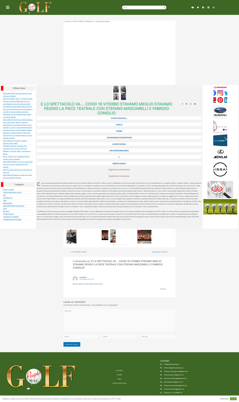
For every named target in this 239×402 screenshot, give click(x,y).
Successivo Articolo (160, 252)
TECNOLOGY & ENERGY (11, 217)
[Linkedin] (208, 7)
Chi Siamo (119, 370)
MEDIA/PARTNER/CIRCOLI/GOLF (13, 206)
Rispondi (163, 289)
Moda (5, 209)
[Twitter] (198, 7)
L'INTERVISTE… (8, 198)
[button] (68, 236)
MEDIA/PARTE (7, 203)
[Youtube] (193, 7)
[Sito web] (158, 337)
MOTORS (6, 211)
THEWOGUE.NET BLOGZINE (12, 219)
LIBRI (4, 200)
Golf (4, 195)
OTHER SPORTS (8, 214)
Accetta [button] (233, 398)
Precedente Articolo (79, 252)
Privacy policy (224, 399)
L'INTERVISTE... (89, 21)
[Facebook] (203, 7)
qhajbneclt (83, 277)
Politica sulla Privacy (119, 383)
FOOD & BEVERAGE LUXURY (12, 192)
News (119, 379)
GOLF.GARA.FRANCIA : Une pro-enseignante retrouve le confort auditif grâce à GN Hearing (18, 164)
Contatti (119, 375)
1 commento (67, 21)
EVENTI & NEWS (78, 21)
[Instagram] (214, 7)
